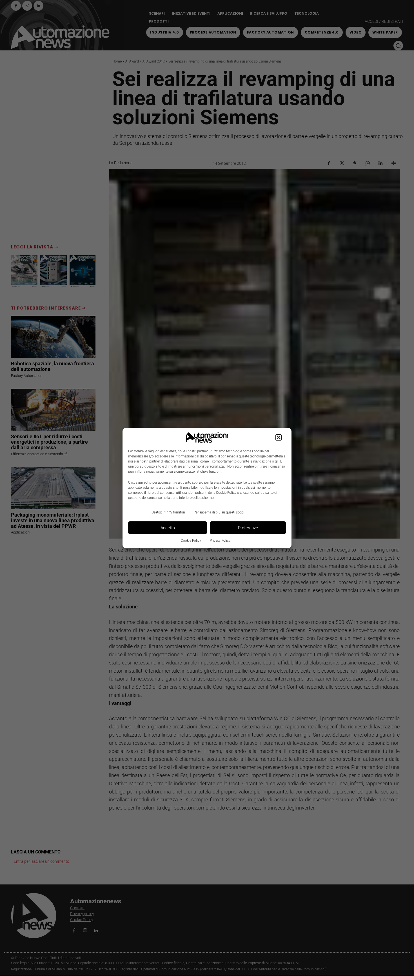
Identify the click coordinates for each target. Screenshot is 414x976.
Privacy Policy (220, 541)
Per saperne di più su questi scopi (219, 512)
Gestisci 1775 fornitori (168, 512)
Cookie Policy (191, 541)
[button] (278, 437)
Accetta (168, 527)
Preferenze (248, 527)
